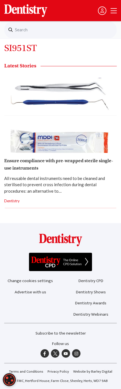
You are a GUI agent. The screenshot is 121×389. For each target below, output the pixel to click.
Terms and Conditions (26, 371)
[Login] (102, 10)
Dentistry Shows (91, 292)
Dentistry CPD (91, 280)
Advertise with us (30, 292)
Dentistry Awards (90, 303)
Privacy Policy (58, 371)
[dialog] (9, 379)
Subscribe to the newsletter (60, 333)
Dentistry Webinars (90, 314)
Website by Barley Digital (92, 371)
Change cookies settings (30, 280)
